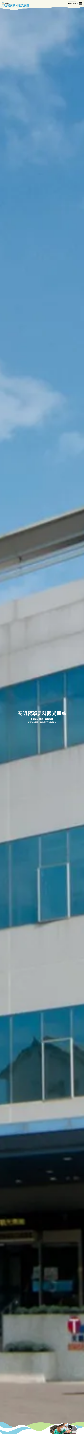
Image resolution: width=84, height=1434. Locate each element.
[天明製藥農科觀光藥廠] (15, 4)
